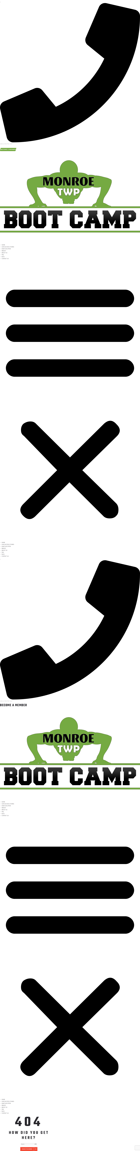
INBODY (4, 250)
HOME (3, 245)
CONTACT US (5, 258)
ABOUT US (4, 252)
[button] (70, 400)
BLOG (3, 256)
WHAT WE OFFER (6, 248)
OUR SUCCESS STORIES (8, 247)
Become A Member (13, 705)
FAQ (3, 254)
